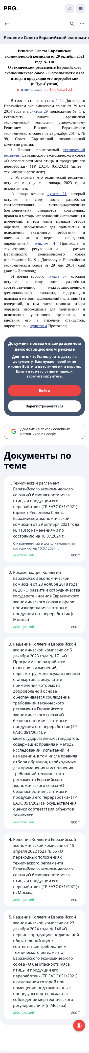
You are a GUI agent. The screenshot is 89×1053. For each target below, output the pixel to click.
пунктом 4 (44, 243)
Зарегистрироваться (44, 406)
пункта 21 (57, 194)
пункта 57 (57, 276)
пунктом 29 (37, 111)
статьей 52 (54, 100)
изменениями (32, 89)
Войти (44, 390)
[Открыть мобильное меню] (80, 8)
